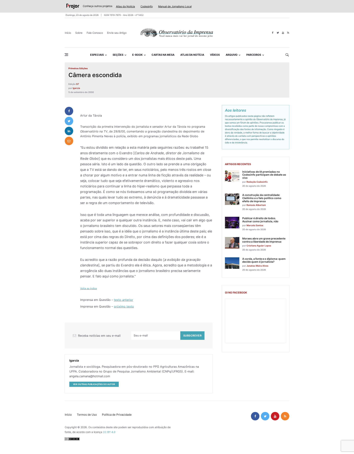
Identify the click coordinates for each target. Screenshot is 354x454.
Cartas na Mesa (163, 54)
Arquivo (231, 54)
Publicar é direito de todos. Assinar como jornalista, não (260, 220)
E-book (137, 54)
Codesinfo (146, 6)
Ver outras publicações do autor (94, 384)
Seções (118, 54)
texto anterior (123, 300)
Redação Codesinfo (257, 181)
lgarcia (76, 88)
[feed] (288, 33)
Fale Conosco (95, 32)
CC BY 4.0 (109, 432)
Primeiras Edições (78, 68)
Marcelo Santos (255, 225)
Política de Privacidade (117, 414)
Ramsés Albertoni (256, 205)
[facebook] (272, 33)
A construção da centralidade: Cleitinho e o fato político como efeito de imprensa (261, 198)
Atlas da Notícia (125, 6)
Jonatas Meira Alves (257, 265)
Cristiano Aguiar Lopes (259, 245)
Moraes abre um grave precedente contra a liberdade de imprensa (263, 240)
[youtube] (283, 33)
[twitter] (278, 33)
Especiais (97, 54)
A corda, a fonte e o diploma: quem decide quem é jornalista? (264, 260)
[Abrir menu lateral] (66, 54)
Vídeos (215, 54)
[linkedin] (69, 131)
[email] (69, 141)
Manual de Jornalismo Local (175, 6)
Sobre (78, 32)
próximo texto (124, 306)
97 (77, 84)
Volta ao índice (88, 288)
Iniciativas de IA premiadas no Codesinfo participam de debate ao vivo (264, 174)
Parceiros (253, 54)
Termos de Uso (87, 414)
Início (68, 32)
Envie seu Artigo (116, 32)
